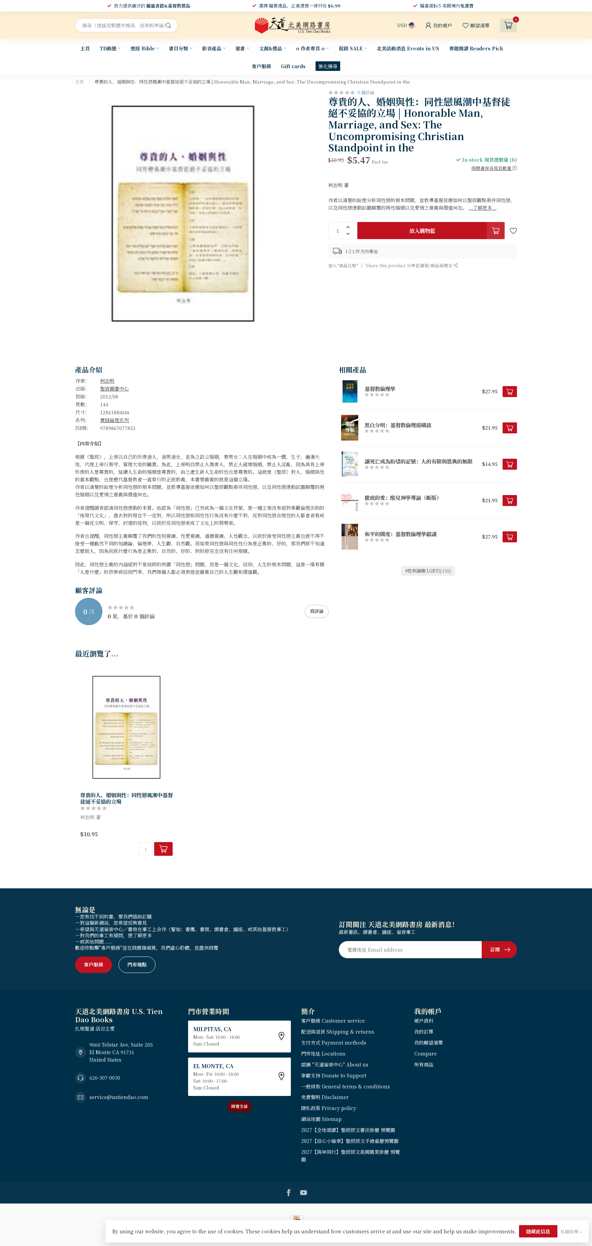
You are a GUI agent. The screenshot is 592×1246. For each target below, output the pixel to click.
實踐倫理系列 (114, 420)
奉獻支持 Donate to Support (333, 1075)
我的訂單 (423, 1031)
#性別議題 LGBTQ (428, 570)
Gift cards (293, 66)
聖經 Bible (143, 48)
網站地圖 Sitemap (321, 1118)
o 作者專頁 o (310, 48)
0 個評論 (365, 92)
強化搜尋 (327, 66)
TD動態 (108, 48)
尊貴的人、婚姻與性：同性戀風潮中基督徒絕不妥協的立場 (126, 798)
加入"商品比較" (343, 265)
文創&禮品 (270, 48)
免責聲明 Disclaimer (325, 1097)
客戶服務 (261, 66)
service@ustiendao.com (118, 1097)
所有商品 (423, 1064)
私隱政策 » (571, 1231)
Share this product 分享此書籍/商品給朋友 (410, 265)
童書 (240, 48)
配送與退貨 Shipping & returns (337, 1031)
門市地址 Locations (323, 1053)
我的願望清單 (428, 1042)
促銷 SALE (351, 48)
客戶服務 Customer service (333, 1020)
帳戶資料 (423, 1020)
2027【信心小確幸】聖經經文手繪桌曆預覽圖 (349, 1140)
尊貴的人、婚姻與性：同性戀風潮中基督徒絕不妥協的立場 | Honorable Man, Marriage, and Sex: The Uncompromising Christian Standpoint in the (252, 81)
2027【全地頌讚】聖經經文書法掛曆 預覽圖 (348, 1129)
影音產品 (211, 48)
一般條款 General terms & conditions (345, 1086)
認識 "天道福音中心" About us (334, 1064)
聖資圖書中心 (114, 388)
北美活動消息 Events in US (408, 48)
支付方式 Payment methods (333, 1042)
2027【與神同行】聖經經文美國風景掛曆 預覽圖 (350, 1155)
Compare (425, 1053)
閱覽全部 (239, 1106)
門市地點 (137, 964)
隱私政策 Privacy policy (328, 1108)
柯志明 (107, 380)
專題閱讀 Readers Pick (476, 48)
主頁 (85, 48)
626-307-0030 (104, 1077)
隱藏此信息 (538, 1231)
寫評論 (316, 611)
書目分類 (178, 48)
